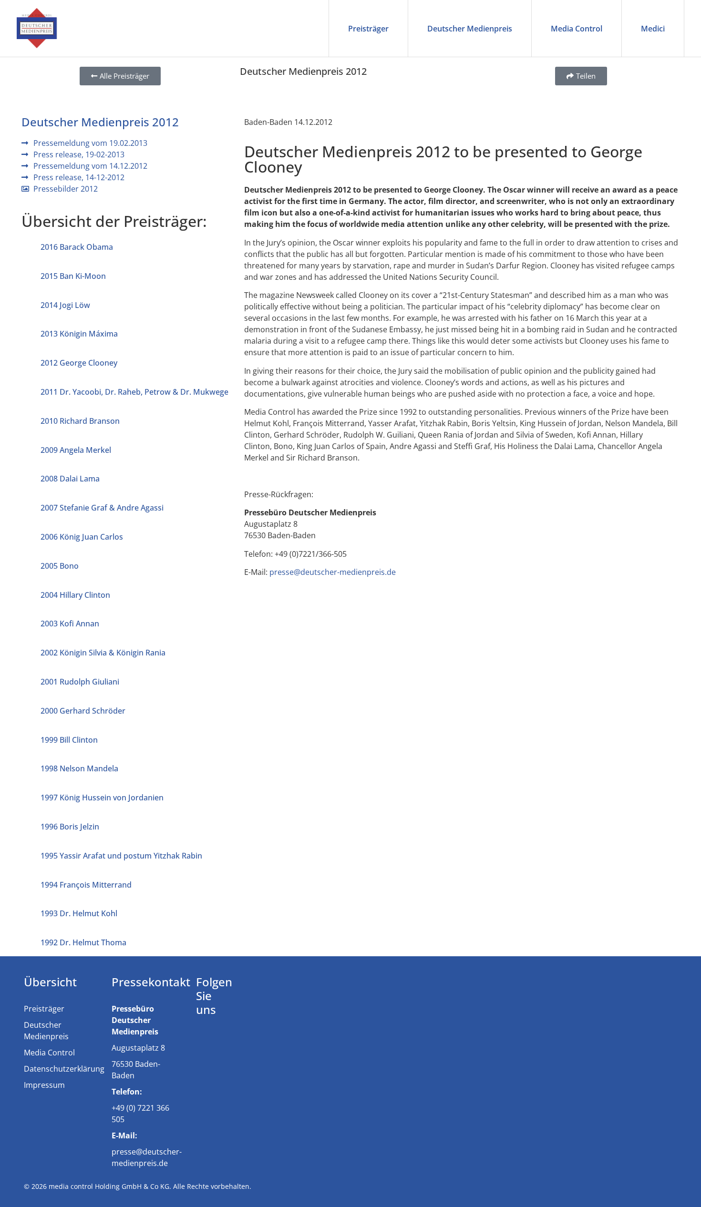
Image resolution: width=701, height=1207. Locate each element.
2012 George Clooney (79, 363)
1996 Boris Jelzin (70, 826)
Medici (653, 28)
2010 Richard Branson (80, 421)
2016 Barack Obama (77, 247)
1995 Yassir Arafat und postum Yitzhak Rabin (121, 855)
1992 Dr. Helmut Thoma (83, 942)
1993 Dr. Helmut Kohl (79, 913)
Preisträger (368, 28)
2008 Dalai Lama (70, 478)
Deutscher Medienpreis (469, 28)
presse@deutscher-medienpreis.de (332, 572)
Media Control (576, 28)
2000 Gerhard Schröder (83, 711)
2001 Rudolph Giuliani (80, 681)
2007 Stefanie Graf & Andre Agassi (102, 507)
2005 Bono (60, 566)
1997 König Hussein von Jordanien (102, 797)
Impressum (44, 1085)
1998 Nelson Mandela (79, 768)
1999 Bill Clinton (69, 740)
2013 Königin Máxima (79, 333)
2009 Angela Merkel (76, 450)
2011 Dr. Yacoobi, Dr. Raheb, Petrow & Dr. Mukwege (134, 392)
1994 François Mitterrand (86, 885)
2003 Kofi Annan (70, 623)
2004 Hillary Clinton (75, 595)
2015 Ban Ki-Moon (73, 276)
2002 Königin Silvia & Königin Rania (103, 652)
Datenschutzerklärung (64, 1069)
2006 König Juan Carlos (82, 537)
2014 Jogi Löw (65, 305)
